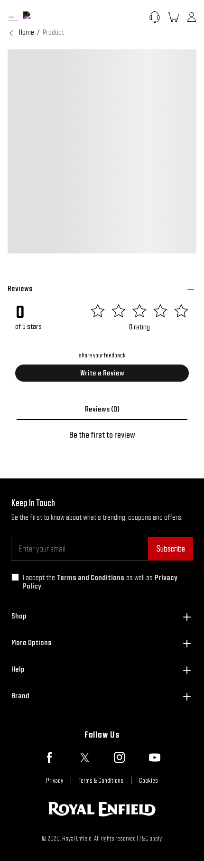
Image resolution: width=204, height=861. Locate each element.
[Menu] (13, 17)
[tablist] (102, 409)
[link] (53, 32)
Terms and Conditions (90, 577)
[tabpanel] (102, 434)
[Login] (191, 17)
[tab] (102, 409)
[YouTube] (154, 757)
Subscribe (170, 548)
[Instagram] (119, 757)
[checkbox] (15, 577)
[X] (84, 757)
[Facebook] (49, 757)
